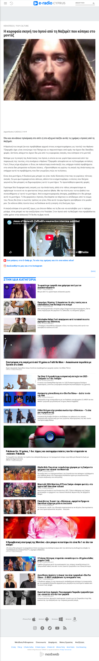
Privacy (62, 649)
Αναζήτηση (79, 642)
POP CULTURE (22, 26)
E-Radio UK (51, 647)
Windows (55, 619)
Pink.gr (20, 647)
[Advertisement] (49, 112)
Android (41, 619)
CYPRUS (59, 3)
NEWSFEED (9, 26)
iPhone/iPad (27, 619)
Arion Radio (71, 647)
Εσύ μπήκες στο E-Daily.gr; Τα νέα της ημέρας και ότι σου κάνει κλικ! (40, 260)
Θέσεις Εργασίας (66, 642)
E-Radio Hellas (29, 647)
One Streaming (81, 647)
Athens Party (60, 647)
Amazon (69, 619)
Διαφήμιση (52, 642)
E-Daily (13, 647)
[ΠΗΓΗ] (93, 271)
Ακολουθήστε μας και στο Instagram (24, 266)
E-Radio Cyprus (40, 647)
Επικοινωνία (41, 642)
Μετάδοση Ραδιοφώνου (24, 642)
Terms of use (68, 649)
